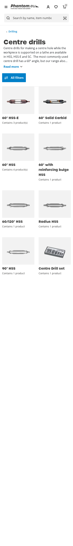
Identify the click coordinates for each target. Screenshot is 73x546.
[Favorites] (56, 6)
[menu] (6, 6)
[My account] (48, 6)
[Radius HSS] (55, 204)
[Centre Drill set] (55, 251)
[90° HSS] (18, 251)
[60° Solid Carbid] (55, 100)
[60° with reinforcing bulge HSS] (55, 147)
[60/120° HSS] (18, 204)
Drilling (13, 31)
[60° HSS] (18, 147)
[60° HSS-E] (18, 100)
